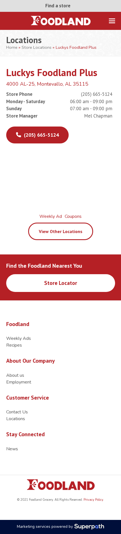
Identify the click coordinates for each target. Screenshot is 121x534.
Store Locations (36, 47)
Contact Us (17, 412)
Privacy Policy (93, 500)
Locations (15, 419)
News (12, 449)
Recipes (14, 345)
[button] (112, 20)
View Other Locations (60, 231)
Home (11, 47)
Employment (18, 382)
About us (15, 375)
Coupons (73, 216)
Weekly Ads (18, 338)
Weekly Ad (50, 216)
